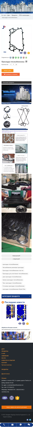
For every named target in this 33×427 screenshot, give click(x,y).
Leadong (9, 416)
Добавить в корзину (11, 74)
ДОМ (3, 349)
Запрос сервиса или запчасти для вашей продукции (16, 408)
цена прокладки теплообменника (12, 276)
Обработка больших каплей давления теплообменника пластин (10, 325)
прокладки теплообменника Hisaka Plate (14, 289)
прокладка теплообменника (10, 264)
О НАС (3, 353)
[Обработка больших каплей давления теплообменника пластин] (16, 323)
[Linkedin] (30, 420)
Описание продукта (8, 82)
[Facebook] (27, 420)
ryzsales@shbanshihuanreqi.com (15, 385)
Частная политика (7, 365)
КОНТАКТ (4, 362)
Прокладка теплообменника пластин (13, 270)
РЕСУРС (4, 358)
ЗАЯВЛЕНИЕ (5, 355)
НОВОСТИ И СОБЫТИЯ (8, 360)
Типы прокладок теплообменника (12, 283)
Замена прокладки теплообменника (13, 280)
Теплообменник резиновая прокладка (13, 267)
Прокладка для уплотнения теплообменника (15, 273)
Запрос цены (7, 70)
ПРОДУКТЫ (5, 351)
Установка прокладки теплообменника (13, 286)
